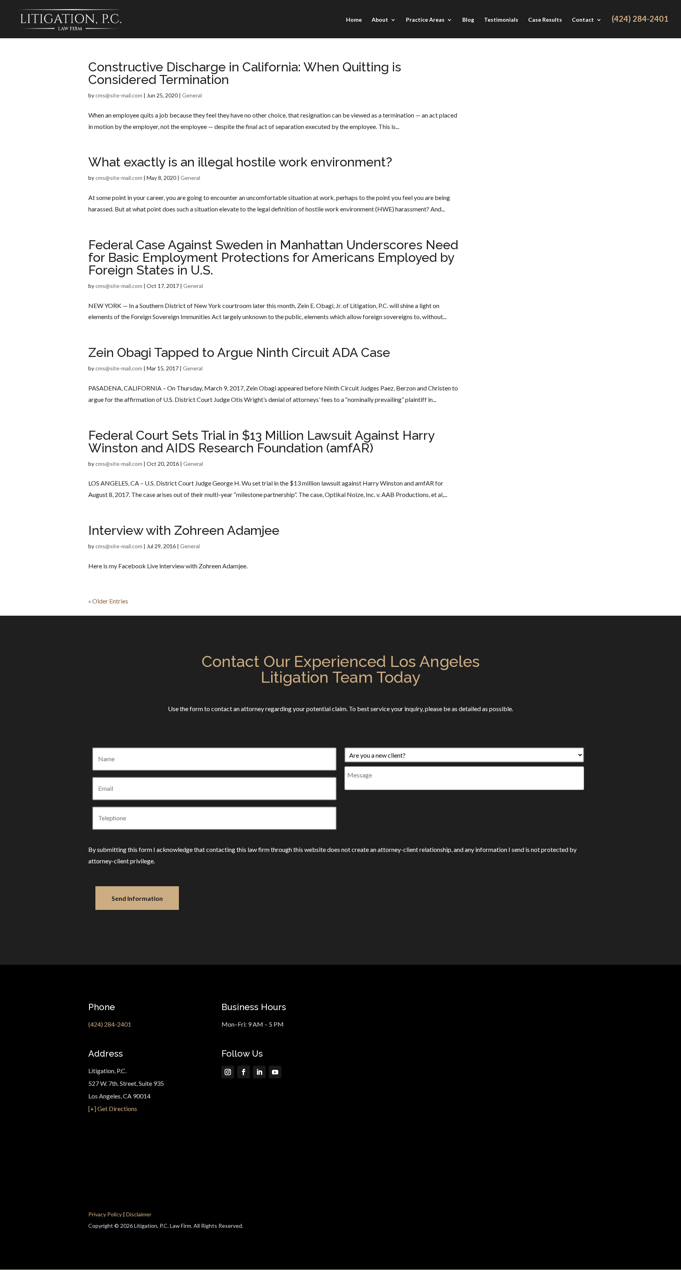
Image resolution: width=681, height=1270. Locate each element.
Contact (583, 20)
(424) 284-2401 (109, 1024)
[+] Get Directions (112, 1108)
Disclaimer (138, 1214)
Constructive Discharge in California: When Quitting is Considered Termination (244, 73)
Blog (468, 20)
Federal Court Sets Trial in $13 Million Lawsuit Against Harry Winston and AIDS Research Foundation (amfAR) (261, 441)
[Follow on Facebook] (243, 1072)
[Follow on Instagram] (227, 1072)
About (380, 20)
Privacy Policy (105, 1214)
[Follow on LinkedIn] (259, 1072)
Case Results (545, 20)
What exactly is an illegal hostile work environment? (240, 162)
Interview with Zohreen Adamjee (183, 530)
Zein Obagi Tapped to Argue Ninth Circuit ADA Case (239, 352)
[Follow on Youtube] (275, 1072)
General (192, 95)
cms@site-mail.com (118, 95)
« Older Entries (108, 601)
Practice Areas (425, 20)
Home (354, 20)
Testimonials (501, 20)
